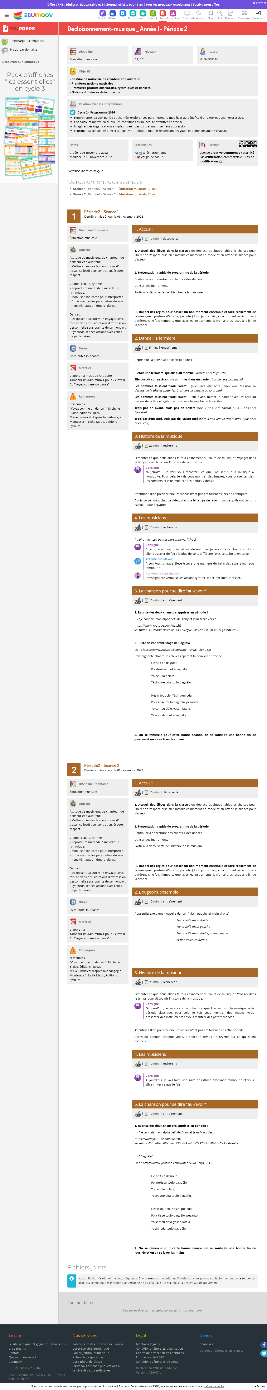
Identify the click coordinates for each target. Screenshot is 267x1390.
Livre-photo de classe (87, 1362)
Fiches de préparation (87, 1357)
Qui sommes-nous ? (22, 1357)
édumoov (15, 1362)
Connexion (207, 1344)
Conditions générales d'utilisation (159, 1348)
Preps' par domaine (23, 49)
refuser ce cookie (214, 1386)
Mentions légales (148, 1344)
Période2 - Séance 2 (102, 194)
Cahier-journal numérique (90, 1353)
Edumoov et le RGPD (150, 1357)
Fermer (260, 3)
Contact (14, 1353)
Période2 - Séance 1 (102, 189)
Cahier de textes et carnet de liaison (97, 1344)
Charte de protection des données (160, 1353)
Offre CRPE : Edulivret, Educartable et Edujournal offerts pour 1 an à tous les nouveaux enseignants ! (133, 4)
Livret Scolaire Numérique (90, 1348)
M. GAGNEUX (208, 59)
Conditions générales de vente (157, 1362)
